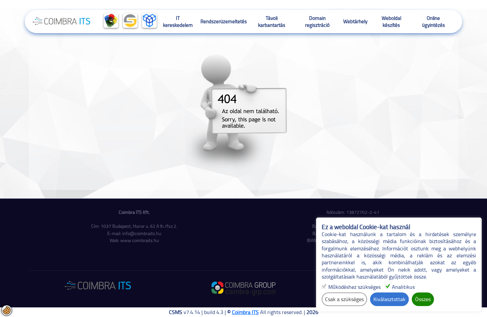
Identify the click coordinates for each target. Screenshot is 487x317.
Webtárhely (355, 21)
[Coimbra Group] (111, 20)
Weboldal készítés (391, 21)
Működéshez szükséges (354, 287)
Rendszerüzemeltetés (223, 21)
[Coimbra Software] (130, 20)
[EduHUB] (149, 20)
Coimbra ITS (245, 312)
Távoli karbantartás (271, 21)
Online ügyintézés (433, 21)
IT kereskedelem (178, 21)
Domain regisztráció (317, 21)
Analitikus (403, 287)
